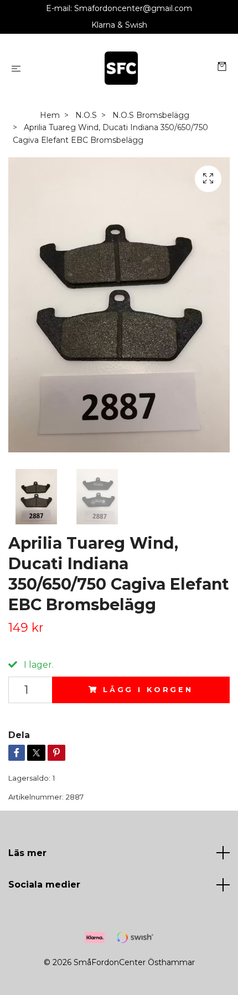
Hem (50, 115)
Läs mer (27, 853)
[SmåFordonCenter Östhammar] (121, 68)
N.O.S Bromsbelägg (150, 115)
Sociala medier (44, 884)
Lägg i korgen (148, 689)
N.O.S (86, 115)
